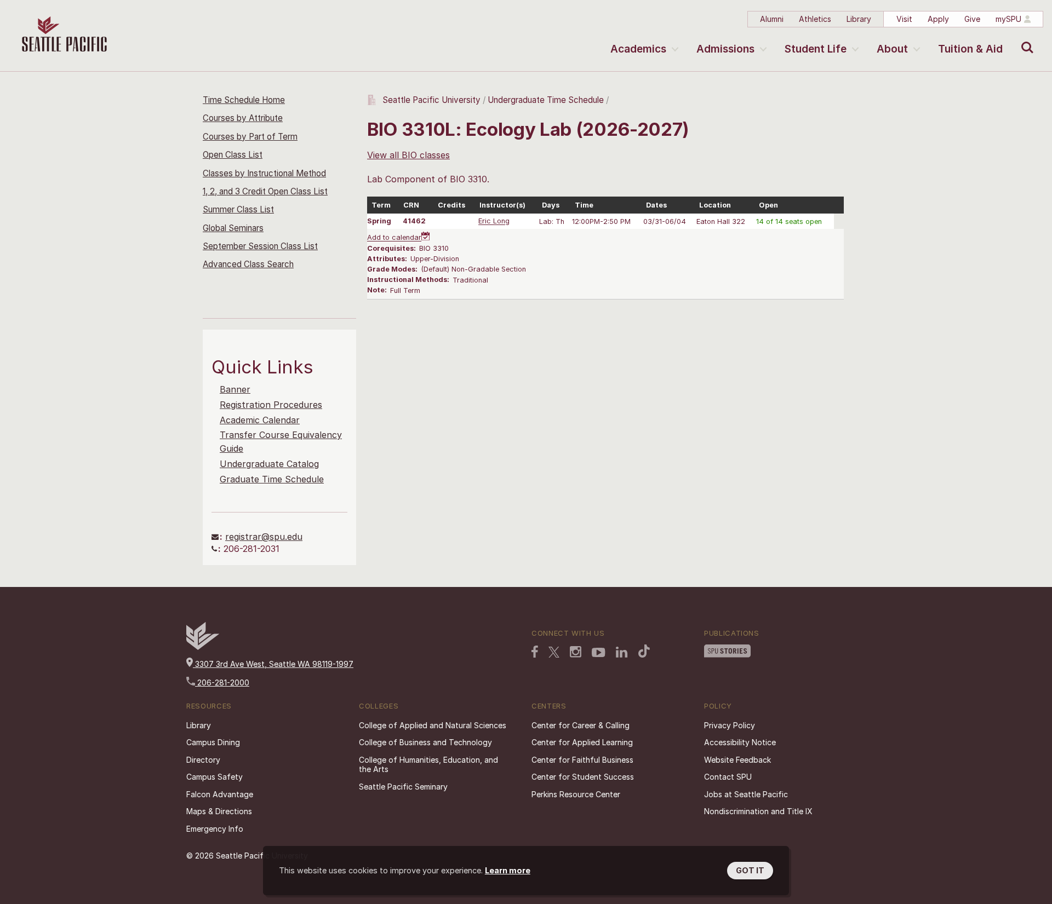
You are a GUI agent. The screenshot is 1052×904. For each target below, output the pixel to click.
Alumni (772, 19)
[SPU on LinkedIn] (622, 652)
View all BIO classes (408, 154)
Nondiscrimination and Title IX (758, 811)
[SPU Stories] (727, 651)
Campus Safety (214, 776)
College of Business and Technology (425, 742)
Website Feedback (737, 759)
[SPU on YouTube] (598, 653)
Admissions (725, 49)
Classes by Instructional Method (264, 173)
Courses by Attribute (243, 118)
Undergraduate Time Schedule (546, 100)
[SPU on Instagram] (575, 652)
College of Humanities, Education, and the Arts (428, 764)
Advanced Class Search (248, 264)
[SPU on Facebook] (534, 652)
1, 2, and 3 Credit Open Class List (265, 191)
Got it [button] (750, 870)
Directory (203, 759)
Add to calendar (394, 238)
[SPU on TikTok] (644, 651)
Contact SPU (728, 776)
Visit (904, 19)
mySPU (1008, 19)
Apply (938, 19)
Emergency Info (214, 828)
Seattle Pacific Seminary (403, 786)
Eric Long (494, 221)
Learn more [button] (507, 870)
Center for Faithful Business (582, 759)
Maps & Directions (219, 811)
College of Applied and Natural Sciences (432, 725)
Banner (235, 389)
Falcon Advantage (219, 794)
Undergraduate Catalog (269, 463)
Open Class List (232, 154)
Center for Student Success (582, 776)
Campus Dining (213, 742)
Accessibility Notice (740, 742)
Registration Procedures (271, 404)
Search (1024, 39)
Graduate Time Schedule (272, 479)
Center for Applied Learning (582, 742)
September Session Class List (260, 246)
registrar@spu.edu (263, 536)
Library (859, 19)
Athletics (815, 19)
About (892, 49)
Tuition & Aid (970, 49)
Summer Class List (238, 209)
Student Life (816, 49)
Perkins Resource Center (575, 794)
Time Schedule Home (244, 100)
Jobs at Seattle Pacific (746, 794)
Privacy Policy (729, 725)
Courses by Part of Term (250, 136)
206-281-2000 (222, 682)
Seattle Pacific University (431, 100)
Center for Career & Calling (580, 725)
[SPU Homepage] (202, 647)
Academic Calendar (260, 419)
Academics (638, 49)
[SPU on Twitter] (553, 652)
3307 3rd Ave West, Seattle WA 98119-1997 (273, 664)
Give (972, 19)
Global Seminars (233, 228)
